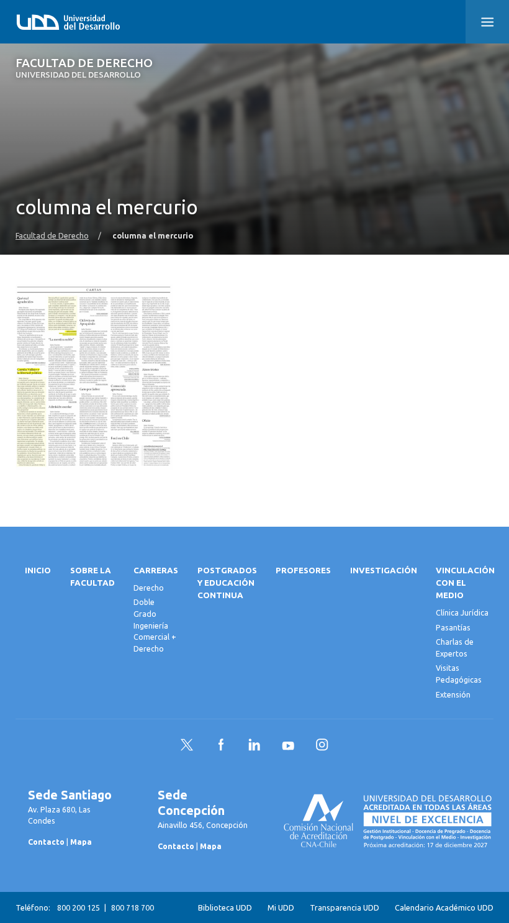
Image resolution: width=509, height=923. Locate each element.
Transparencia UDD (344, 907)
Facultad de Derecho (84, 68)
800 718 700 (132, 907)
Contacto (46, 841)
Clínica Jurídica (462, 612)
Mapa (81, 841)
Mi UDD (281, 907)
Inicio (38, 570)
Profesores (303, 570)
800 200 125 (78, 907)
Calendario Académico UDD (444, 907)
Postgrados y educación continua (227, 583)
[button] (487, 21)
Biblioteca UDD (225, 907)
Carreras (155, 570)
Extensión (453, 694)
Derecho (148, 587)
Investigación (383, 570)
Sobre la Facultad (92, 577)
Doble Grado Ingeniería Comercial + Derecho (154, 625)
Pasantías (453, 627)
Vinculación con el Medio (465, 583)
